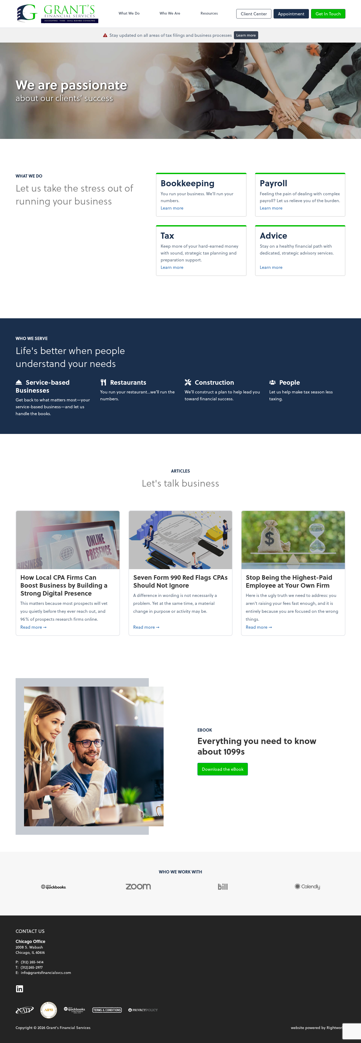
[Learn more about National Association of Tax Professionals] (25, 1010)
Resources (209, 13)
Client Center (254, 14)
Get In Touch (328, 14)
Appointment (291, 14)
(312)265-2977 (32, 967)
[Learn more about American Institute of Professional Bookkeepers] (48, 1010)
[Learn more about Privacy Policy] (143, 1010)
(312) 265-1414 (32, 962)
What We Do (129, 13)
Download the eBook (225, 769)
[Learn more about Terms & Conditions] (107, 1010)
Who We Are (170, 13)
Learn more (246, 35)
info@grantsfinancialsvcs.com (46, 972)
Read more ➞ (67, 627)
